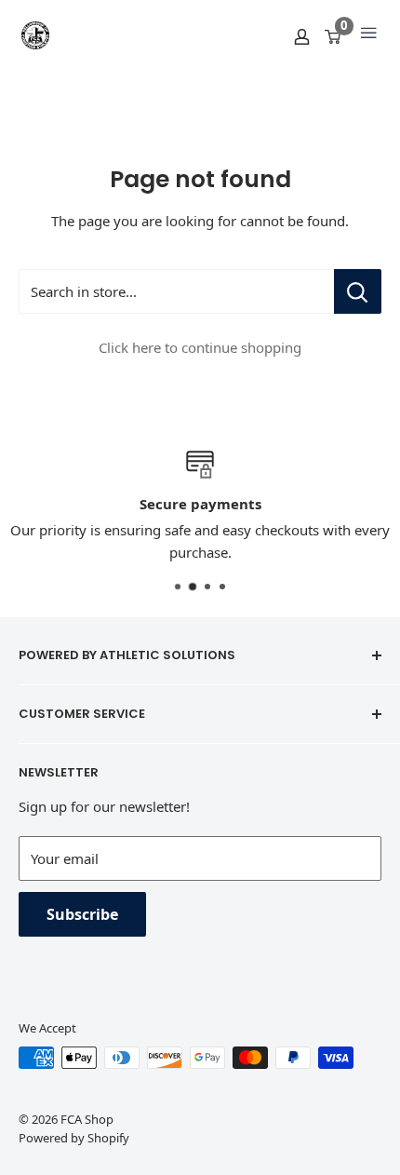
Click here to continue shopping (200, 347)
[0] (333, 35)
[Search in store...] (357, 291)
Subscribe (82, 914)
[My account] (302, 35)
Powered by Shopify (74, 1137)
